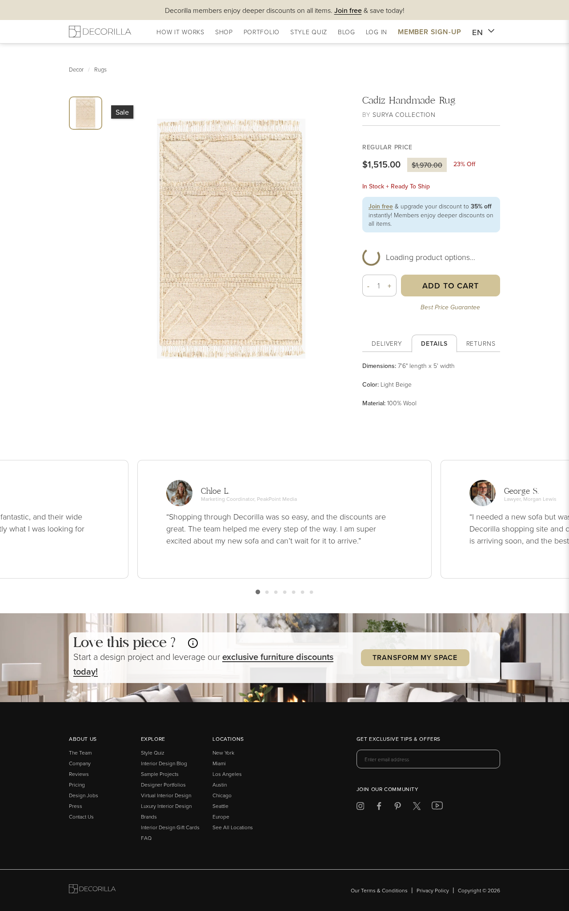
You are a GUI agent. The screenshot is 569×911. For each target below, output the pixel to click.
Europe (220, 816)
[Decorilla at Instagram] (360, 807)
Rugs (100, 69)
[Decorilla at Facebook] (379, 807)
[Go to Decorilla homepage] (92, 890)
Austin (219, 784)
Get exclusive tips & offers (399, 739)
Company (80, 763)
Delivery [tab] (387, 343)
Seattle (220, 806)
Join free (381, 206)
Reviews (79, 774)
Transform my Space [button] (415, 657)
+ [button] (390, 286)
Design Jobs (83, 795)
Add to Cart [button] (450, 285)
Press (75, 806)
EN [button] (477, 32)
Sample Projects (160, 774)
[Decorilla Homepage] (100, 31)
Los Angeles (227, 774)
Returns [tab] (481, 343)
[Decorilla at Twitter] (417, 807)
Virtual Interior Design (166, 795)
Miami (219, 763)
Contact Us (81, 816)
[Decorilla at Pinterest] (397, 807)
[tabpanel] (431, 384)
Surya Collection (404, 114)
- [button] (368, 286)
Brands (149, 816)
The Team (80, 752)
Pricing (77, 784)
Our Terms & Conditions (379, 890)
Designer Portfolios (163, 784)
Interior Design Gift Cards (170, 827)
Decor (76, 69)
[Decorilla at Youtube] (437, 807)
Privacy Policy (433, 890)
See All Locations (232, 827)
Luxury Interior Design (166, 806)
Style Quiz (152, 752)
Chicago (222, 795)
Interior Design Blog (164, 763)
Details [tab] (434, 343)
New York (223, 752)
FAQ (146, 838)
